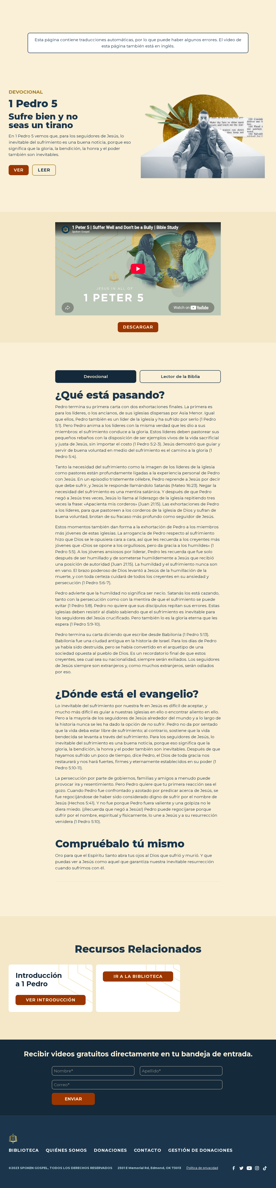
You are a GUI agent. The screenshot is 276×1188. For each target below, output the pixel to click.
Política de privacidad (202, 1168)
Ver (19, 170)
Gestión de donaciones (200, 1150)
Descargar (138, 327)
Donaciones (110, 1150)
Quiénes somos (66, 1150)
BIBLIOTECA (24, 1150)
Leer (44, 170)
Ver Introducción (50, 999)
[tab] (95, 376)
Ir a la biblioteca (138, 976)
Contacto (147, 1150)
